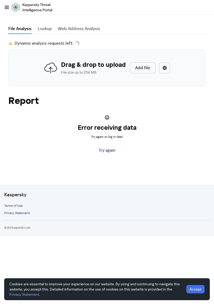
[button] (107, 68)
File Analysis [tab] (20, 28)
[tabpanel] (107, 63)
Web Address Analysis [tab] (79, 28)
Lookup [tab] (45, 28)
